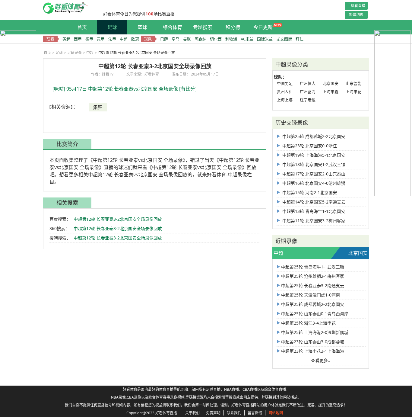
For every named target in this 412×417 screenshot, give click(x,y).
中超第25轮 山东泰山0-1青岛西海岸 (314, 313)
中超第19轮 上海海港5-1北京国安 (313, 155)
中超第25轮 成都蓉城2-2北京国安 (313, 136)
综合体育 (172, 27)
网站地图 (275, 412)
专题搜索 (202, 27)
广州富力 (307, 91)
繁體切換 (356, 14)
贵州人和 (285, 91)
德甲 (89, 39)
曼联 (187, 39)
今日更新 (263, 27)
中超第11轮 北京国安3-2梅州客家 (313, 220)
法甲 (112, 39)
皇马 (175, 39)
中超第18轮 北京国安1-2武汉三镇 (313, 164)
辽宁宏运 (307, 99)
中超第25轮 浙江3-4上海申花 (308, 323)
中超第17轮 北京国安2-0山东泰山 (313, 174)
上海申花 (353, 91)
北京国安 (330, 83)
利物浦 (231, 39)
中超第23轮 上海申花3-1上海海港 (312, 351)
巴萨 (164, 39)
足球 (112, 27)
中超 (124, 39)
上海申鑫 (330, 91)
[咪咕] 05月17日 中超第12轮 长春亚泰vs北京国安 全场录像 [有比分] (124, 88)
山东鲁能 (353, 83)
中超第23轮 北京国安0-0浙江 (309, 146)
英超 (66, 39)
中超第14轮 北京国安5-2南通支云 (313, 202)
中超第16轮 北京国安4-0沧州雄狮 (313, 183)
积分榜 (233, 27)
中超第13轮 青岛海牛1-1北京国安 (313, 211)
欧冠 (135, 39)
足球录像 (74, 52)
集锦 (98, 107)
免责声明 (213, 412)
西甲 (78, 39)
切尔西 (216, 39)
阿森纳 (200, 39)
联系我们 (234, 412)
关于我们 (192, 412)
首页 (82, 27)
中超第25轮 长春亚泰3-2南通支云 (312, 285)
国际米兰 (265, 39)
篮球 (142, 27)
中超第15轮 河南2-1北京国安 (309, 192)
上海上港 (285, 99)
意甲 (101, 39)
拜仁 (299, 39)
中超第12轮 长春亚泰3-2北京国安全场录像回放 (118, 219)
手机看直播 (356, 5)
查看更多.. (320, 360)
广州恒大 (307, 83)
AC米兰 (247, 39)
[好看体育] (70, 12)
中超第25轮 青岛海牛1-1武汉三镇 (312, 267)
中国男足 (285, 83)
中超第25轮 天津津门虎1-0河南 (310, 295)
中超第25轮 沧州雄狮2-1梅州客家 (312, 276)
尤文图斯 (284, 39)
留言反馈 (255, 412)
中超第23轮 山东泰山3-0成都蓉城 (312, 342)
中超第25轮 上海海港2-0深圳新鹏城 (314, 332)
